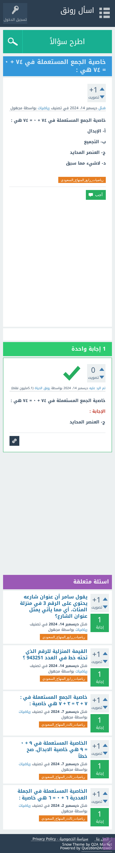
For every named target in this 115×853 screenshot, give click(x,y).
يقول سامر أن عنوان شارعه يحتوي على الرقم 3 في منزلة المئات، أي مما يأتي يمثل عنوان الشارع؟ (53, 606)
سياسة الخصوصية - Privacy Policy (60, 839)
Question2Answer (97, 848)
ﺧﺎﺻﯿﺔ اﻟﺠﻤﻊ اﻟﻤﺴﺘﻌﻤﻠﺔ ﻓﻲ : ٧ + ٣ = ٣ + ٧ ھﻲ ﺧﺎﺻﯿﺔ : (53, 700)
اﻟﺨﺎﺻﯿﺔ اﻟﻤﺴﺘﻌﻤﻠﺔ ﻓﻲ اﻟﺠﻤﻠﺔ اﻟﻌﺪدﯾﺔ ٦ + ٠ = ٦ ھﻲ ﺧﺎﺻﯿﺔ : (52, 794)
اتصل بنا (102, 839)
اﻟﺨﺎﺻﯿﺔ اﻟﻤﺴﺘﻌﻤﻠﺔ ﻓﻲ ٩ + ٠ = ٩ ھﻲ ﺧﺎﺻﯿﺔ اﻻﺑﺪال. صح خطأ (54, 750)
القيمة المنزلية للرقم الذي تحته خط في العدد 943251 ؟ (55, 654)
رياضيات (44, 108)
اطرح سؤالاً (67, 42)
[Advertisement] (57, 263)
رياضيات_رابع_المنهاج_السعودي (82, 180)
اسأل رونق (77, 10)
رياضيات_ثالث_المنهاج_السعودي (63, 724)
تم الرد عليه (97, 388)
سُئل (102, 108)
